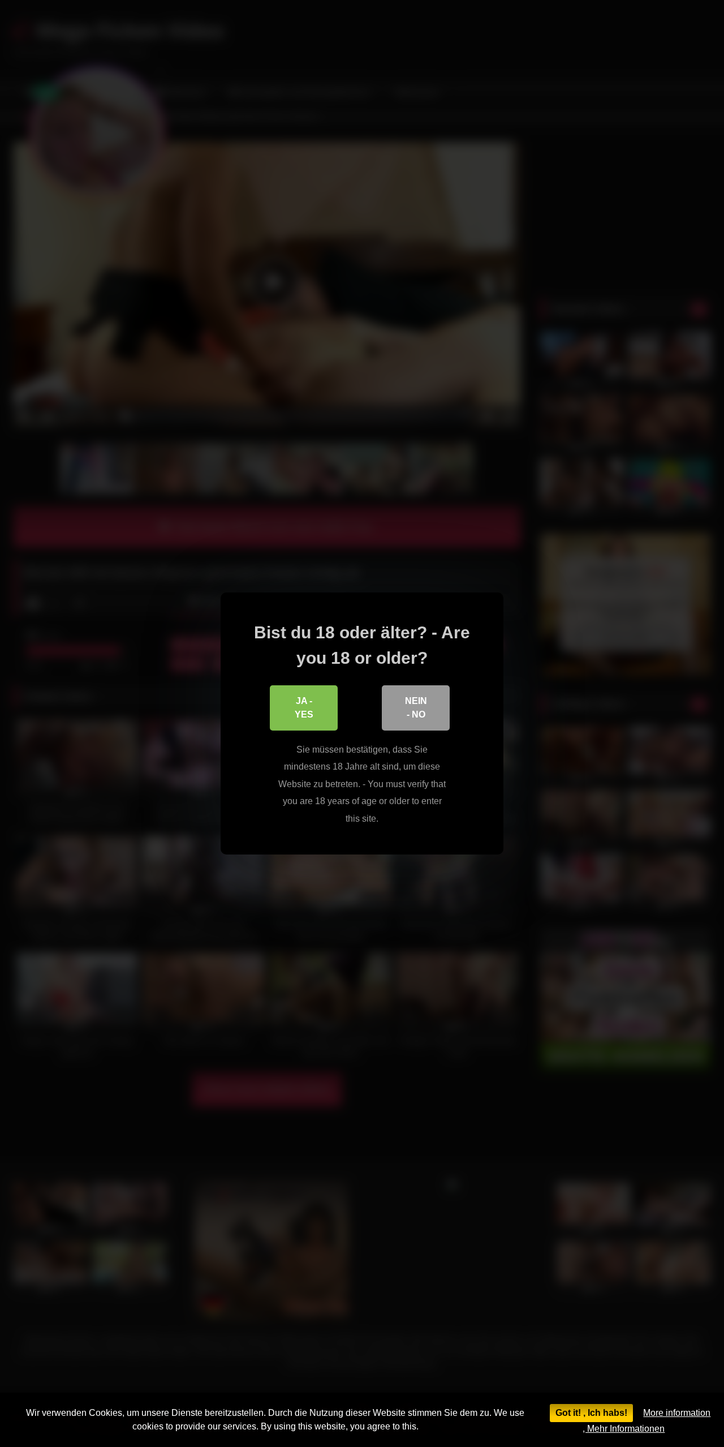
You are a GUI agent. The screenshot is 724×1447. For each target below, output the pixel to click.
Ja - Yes (304, 707)
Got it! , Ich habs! (591, 1413)
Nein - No (416, 707)
